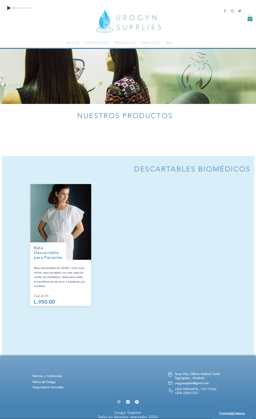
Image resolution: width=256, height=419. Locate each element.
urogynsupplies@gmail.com (192, 383)
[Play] (9, 8)
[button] (250, 17)
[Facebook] (225, 11)
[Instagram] (232, 11)
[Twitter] (240, 11)
